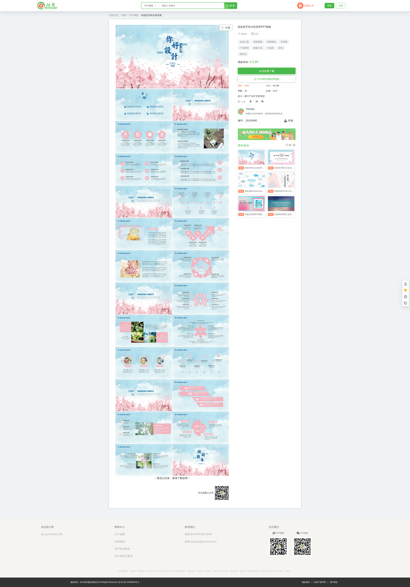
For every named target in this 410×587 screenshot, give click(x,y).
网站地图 (279, 571)
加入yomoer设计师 (51, 534)
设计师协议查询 (123, 556)
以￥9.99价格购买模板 (266, 79)
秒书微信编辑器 (253, 571)
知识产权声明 (320, 582)
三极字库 (216, 571)
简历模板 (234, 571)
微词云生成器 (267, 571)
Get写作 (225, 571)
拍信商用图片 (180, 571)
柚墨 (124, 15)
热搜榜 (242, 571)
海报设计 (191, 571)
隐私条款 (306, 582)
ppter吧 (200, 571)
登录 (329, 5)
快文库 (208, 571)
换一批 (292, 145)
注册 (340, 5)
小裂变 (287, 571)
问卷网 (132, 571)
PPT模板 (133, 15)
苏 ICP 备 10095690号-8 (128, 582)
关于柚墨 (120, 534)
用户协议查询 (122, 548)
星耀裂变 (141, 571)
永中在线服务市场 (165, 571)
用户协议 (334, 582)
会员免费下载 (266, 71)
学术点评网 (151, 571)
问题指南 (120, 541)
